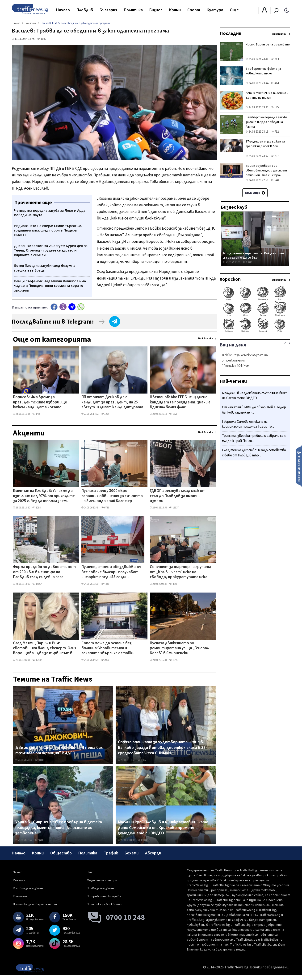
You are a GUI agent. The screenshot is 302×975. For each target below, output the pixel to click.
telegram (72, 306)
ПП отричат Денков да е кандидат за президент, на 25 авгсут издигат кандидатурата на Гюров (112, 402)
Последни (230, 33)
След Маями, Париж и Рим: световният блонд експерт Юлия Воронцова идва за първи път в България (44, 648)
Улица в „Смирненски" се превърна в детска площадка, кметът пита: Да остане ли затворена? (58, 827)
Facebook (54, 306)
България (108, 10)
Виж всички (205, 338)
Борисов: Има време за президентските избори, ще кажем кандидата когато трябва (40, 402)
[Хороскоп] (255, 331)
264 (276, 59)
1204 (106, 414)
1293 (38, 507)
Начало (63, 10)
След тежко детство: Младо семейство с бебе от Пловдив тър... (254, 453)
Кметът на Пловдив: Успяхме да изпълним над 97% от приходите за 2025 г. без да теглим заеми (44, 496)
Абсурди (153, 853)
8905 (143, 760)
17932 (38, 660)
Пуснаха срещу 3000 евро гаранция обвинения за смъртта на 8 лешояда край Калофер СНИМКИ (112, 496)
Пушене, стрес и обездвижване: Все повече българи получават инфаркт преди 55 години (111, 572)
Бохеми (131, 853)
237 (276, 156)
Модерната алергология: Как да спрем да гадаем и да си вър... (253, 255)
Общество (61, 853)
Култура (215, 10)
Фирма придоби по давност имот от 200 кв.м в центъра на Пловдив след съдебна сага (44, 572)
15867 (38, 584)
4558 (174, 584)
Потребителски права (104, 896)
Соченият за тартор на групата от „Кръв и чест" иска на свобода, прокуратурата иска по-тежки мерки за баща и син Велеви (180, 572)
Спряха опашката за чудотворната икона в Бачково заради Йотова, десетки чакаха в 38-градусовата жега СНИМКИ (162, 747)
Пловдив (84, 10)
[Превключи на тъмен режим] (286, 10)
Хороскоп (230, 279)
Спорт (193, 10)
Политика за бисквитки (104, 904)
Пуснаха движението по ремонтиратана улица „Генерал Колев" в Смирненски (179, 648)
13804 (143, 840)
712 (276, 132)
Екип (90, 872)
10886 (41, 760)
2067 (106, 660)
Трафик (111, 853)
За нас (17, 872)
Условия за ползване (28, 888)
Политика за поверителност (35, 904)
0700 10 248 (125, 917)
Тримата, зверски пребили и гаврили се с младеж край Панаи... (254, 439)
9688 (40, 840)
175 (276, 107)
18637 (175, 507)
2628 (174, 414)
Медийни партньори (102, 880)
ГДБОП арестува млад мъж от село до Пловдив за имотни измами (178, 496)
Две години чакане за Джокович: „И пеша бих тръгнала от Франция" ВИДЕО (59, 750)
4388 (106, 584)
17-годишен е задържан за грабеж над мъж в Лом (265, 144)
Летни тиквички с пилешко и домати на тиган (267, 95)
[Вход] (264, 11)
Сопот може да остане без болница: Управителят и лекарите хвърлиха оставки (107, 648)
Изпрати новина (299, 466)
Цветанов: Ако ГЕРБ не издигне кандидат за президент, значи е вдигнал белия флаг (180, 402)
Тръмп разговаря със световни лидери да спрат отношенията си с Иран (266, 170)
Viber (63, 306)
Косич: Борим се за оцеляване (268, 44)
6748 (106, 507)
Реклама (19, 880)
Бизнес (156, 10)
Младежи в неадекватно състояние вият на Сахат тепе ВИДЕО (254, 396)
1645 (174, 660)
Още (234, 10)
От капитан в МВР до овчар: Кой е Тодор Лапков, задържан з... (254, 410)
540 (276, 180)
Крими (175, 10)
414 (276, 83)
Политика (133, 10)
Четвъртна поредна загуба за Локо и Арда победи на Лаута (267, 122)
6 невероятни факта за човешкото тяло (263, 71)
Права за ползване (100, 888)
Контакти (21, 896)
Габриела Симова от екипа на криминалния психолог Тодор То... (248, 424)
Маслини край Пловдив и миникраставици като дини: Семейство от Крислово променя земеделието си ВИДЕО (163, 827)
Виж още (253, 193)
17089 (249, 262)
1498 (38, 414)
